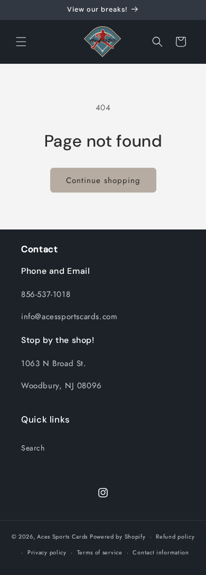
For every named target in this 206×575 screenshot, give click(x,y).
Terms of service (100, 552)
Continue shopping (103, 180)
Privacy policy (47, 552)
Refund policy (175, 536)
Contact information (161, 552)
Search (33, 448)
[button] (21, 41)
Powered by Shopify (118, 536)
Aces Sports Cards (62, 536)
